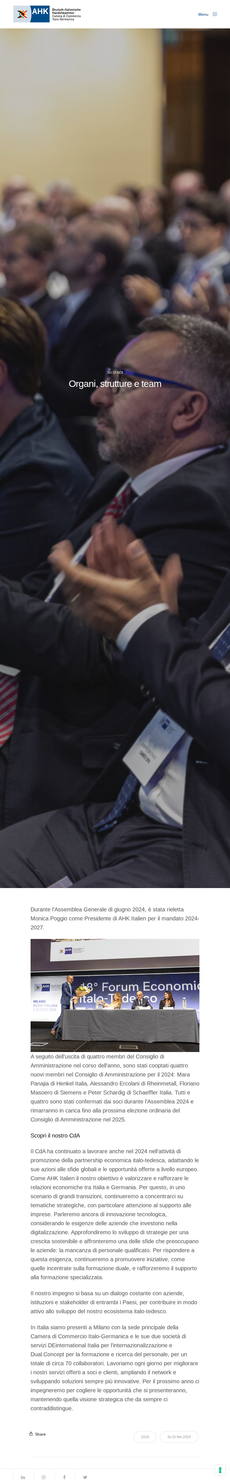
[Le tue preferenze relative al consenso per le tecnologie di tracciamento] (220, 1470)
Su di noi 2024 (179, 1437)
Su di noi (115, 372)
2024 (145, 1437)
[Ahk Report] (47, 14)
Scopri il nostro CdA (55, 1135)
